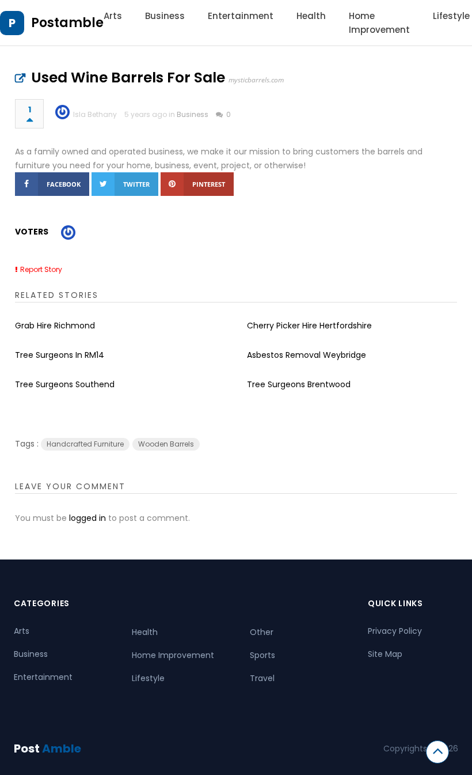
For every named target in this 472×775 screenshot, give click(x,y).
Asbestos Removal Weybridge (306, 355)
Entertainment (240, 16)
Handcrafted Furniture (85, 444)
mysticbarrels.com (256, 80)
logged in (87, 518)
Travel (262, 678)
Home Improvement (173, 655)
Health (311, 16)
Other (261, 632)
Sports (262, 655)
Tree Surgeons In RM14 (59, 355)
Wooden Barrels (166, 444)
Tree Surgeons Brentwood (299, 384)
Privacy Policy (395, 631)
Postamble (67, 23)
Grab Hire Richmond (55, 325)
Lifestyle (451, 16)
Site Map (385, 654)
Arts (113, 16)
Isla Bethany (95, 114)
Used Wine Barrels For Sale (128, 77)
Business (165, 16)
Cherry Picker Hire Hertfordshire (309, 325)
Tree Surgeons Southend (65, 384)
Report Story (41, 269)
